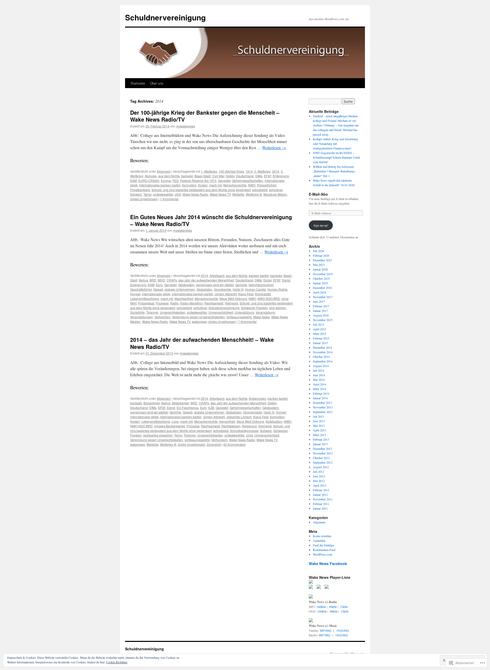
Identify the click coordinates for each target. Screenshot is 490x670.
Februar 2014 (321, 393)
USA (178, 194)
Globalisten (204, 289)
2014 (275, 171)
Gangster (224, 180)
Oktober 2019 (321, 278)
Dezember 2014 (322, 347)
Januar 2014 (320, 398)
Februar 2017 (321, 306)
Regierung (249, 426)
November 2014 (323, 352)
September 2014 (323, 361)
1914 (249, 171)
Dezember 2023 (322, 260)
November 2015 (323, 320)
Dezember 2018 (322, 288)
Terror (147, 194)
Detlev (230, 176)
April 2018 (319, 292)
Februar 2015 (321, 338)
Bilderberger (180, 403)
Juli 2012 (318, 471)
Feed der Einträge (323, 545)
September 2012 (323, 462)
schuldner (276, 189)
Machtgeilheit (184, 298)
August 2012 (321, 467)
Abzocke (151, 176)
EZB (211, 407)
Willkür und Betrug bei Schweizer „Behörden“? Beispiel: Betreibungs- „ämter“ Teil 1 (334, 171)
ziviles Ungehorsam (144, 199)
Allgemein (164, 171)
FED (176, 180)
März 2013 (319, 435)
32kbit (344, 607)
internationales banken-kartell (159, 185)
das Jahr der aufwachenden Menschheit (206, 280)
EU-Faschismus (188, 407)
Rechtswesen (231, 426)
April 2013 (319, 430)
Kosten (203, 185)
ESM (133, 180)
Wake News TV (220, 194)
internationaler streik (156, 294)
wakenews (199, 321)
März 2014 (319, 389)
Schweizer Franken (254, 307)
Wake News (261, 317)
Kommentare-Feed (324, 550)
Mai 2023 (319, 265)
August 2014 (321, 366)
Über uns (156, 83)
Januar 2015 (320, 343)
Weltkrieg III (254, 194)
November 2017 (323, 297)
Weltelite (238, 194)
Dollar (267, 280)
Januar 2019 (320, 283)
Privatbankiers (140, 189)
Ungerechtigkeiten (172, 312)
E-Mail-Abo (318, 194)
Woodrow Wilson (275, 194)
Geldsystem (186, 285)
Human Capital (255, 289)
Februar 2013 (321, 439)
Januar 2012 (320, 494)
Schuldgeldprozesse (244, 430)
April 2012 (319, 485)
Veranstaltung (265, 312)
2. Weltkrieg (262, 171)
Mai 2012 (319, 481)
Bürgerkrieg (151, 403)
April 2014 (319, 384)
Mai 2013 (319, 426)
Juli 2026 (318, 251)
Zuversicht (214, 444)
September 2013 (323, 412)
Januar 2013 (320, 444)
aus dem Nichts (169, 176)
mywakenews (185, 126)
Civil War (218, 176)
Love (175, 421)
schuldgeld (259, 189)
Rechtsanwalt (213, 303)
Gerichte (241, 285)
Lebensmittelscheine (144, 298)
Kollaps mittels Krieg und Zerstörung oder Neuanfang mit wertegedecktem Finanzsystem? (335, 143)
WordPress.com (322, 554)
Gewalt (158, 289)
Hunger (135, 294)
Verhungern (219, 440)
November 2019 (323, 274)
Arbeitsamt (217, 275)
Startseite (138, 83)
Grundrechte (222, 289)
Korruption (189, 185)
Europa (166, 180)
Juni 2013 (319, 421)
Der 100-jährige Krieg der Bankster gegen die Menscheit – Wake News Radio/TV (204, 116)
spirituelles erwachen (158, 435)
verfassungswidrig (239, 317)
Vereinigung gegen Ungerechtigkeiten (198, 317)
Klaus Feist (245, 294)
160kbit (321, 607)
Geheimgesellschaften (247, 180)
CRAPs (172, 280)
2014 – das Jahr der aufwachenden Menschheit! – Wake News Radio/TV (202, 343)
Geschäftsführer (141, 289)
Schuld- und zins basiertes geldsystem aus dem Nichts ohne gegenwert (201, 189)
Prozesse (162, 303)
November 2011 (323, 499)
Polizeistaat (146, 303)
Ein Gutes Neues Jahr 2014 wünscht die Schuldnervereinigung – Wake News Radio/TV (211, 220)
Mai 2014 (319, 380)
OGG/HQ (343, 630)
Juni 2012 (319, 476)
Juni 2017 (319, 301)
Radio (174, 303)
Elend (286, 280)
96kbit (333, 607)
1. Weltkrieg (209, 171)
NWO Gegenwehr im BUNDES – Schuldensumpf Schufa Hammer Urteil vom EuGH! (336, 157)
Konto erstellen (322, 536)
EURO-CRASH (148, 180)
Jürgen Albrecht (226, 294)
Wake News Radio (195, 194)
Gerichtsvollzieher (261, 285)
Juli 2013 (318, 416)
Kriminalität (263, 294)
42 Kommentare (234, 444)
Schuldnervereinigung (165, 17)
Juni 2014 (319, 375)
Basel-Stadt (202, 176)
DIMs (258, 176)
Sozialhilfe (137, 312)
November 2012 (323, 453)
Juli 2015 (318, 324)
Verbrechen (162, 317)
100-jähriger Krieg (231, 171)
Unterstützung (244, 312)
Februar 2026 (321, 255)
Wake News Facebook (328, 563)
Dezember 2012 (322, 448)
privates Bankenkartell (169, 426)
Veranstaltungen (141, 317)
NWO (251, 185)
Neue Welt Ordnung (233, 298)
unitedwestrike (163, 194)
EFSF (267, 176)
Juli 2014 (318, 370)
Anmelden (319, 540)
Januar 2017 (320, 311)
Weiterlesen (274, 147)
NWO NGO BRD (269, 298)
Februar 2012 (321, 490)
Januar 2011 (320, 508)
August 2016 (321, 315)
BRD (153, 280)
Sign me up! (320, 225)
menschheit (227, 421)
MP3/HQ (325, 630)
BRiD (161, 280)
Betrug (143, 280)
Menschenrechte (235, 185)
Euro (159, 285)
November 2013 (323, 407)
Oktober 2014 (321, 357)
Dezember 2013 (322, 403)
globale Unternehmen (180, 289)
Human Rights (277, 289)
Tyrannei (152, 312)
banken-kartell (259, 275)
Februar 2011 (321, 504)
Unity (249, 435)
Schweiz (136, 194)
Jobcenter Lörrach (239, 417)
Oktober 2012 (321, 458)
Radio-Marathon (191, 303)
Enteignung (281, 176)
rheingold (231, 303)
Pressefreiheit (266, 185)
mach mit (215, 185)
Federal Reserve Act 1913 (198, 180)
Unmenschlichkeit (221, 312)
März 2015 (319, 334)
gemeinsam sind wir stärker (215, 285)
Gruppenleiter (252, 412)
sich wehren (277, 307)
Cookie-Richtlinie (116, 662)
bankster (187, 176)
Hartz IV (238, 289)
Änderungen (257, 398)
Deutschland (245, 176)
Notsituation (274, 421)
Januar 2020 (320, 269)
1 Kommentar (169, 199)
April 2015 (319, 329)
